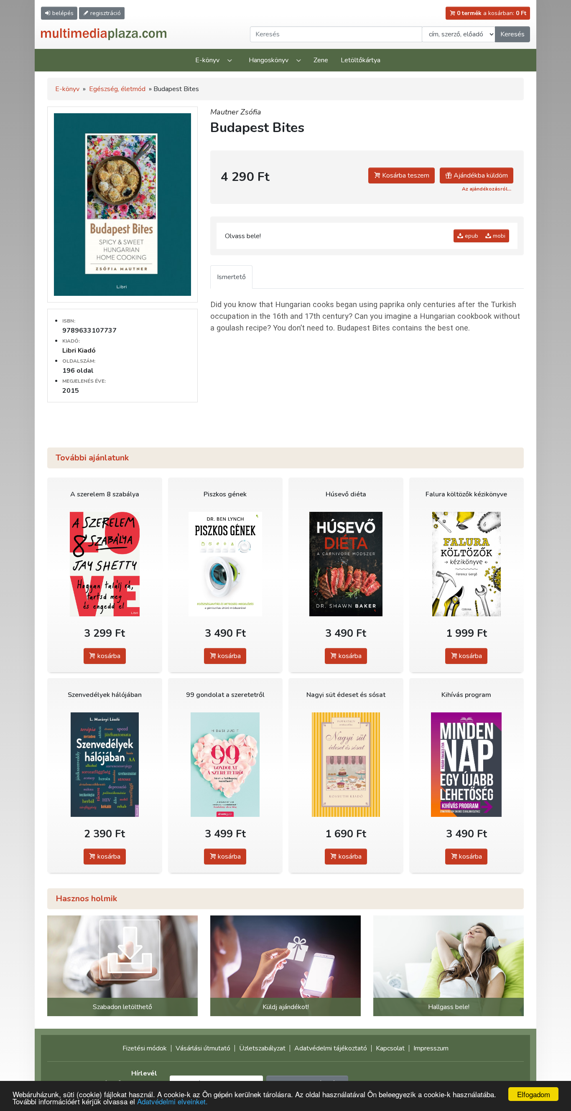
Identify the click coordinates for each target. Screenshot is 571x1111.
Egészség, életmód (117, 89)
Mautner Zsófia (235, 112)
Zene (321, 60)
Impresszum (431, 1048)
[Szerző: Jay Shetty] (105, 564)
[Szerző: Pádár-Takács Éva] (467, 764)
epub (470, 236)
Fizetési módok (144, 1048)
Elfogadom (533, 1094)
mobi (498, 236)
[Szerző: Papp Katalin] (346, 764)
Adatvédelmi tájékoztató (330, 1048)
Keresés (512, 34)
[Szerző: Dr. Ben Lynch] (225, 564)
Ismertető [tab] (231, 277)
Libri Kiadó (79, 350)
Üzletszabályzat (262, 1048)
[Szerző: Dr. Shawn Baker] (346, 564)
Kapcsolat (390, 1048)
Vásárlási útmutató (203, 1048)
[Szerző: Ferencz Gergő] (467, 564)
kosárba (108, 656)
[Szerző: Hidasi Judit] (225, 764)
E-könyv (207, 60)
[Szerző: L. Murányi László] (105, 764)
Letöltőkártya (360, 60)
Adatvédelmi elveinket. (172, 1101)
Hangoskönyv (268, 60)
